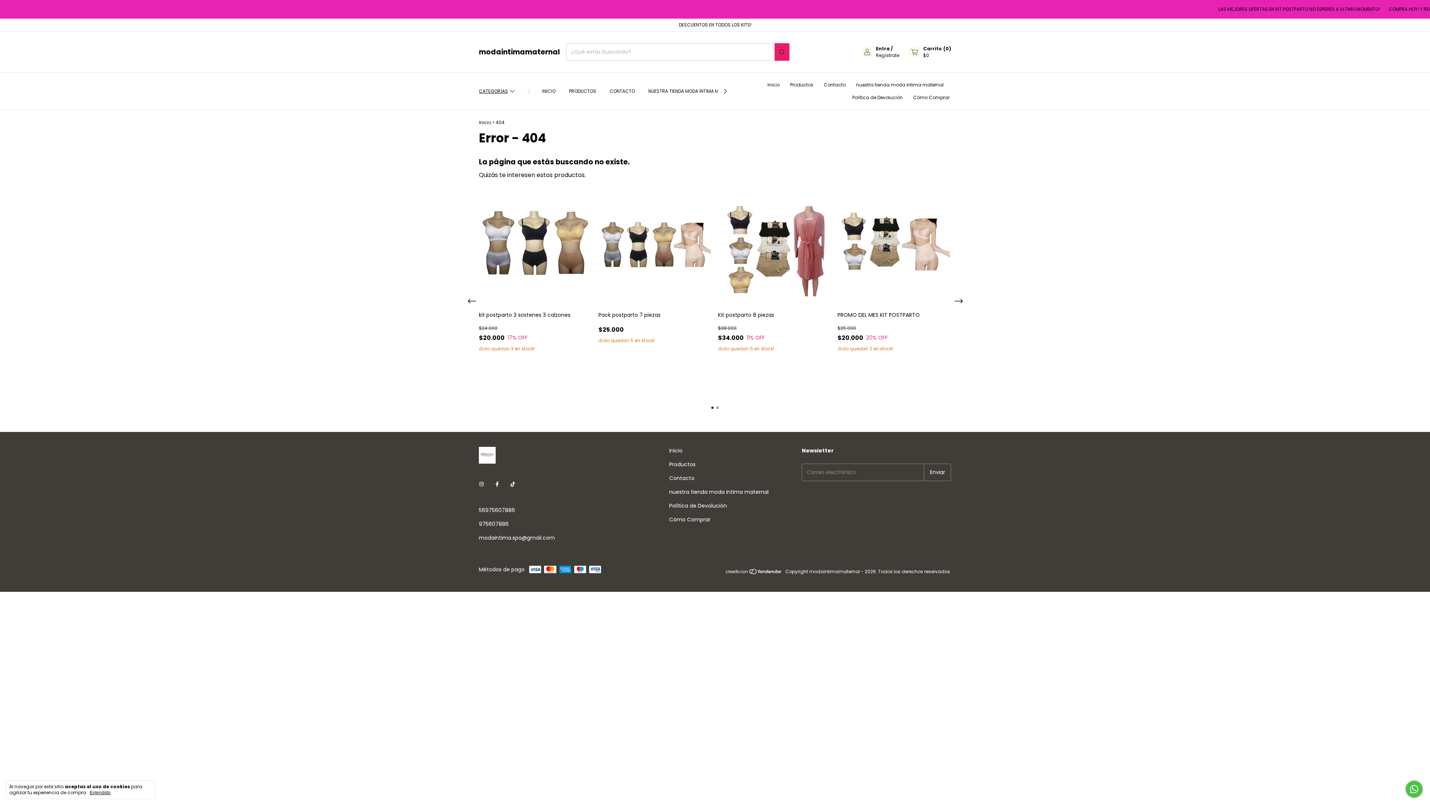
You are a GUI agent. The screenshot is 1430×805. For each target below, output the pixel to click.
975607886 (494, 524)
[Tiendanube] (754, 573)
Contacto (622, 91)
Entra (883, 48)
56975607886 (497, 510)
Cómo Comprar (931, 97)
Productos (582, 91)
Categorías (493, 91)
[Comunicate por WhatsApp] (1414, 789)
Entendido (100, 792)
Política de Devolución (877, 97)
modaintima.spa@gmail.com (517, 538)
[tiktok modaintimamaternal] (512, 485)
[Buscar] (782, 52)
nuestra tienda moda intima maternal (692, 91)
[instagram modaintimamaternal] (481, 485)
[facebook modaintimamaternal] (497, 485)
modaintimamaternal (519, 52)
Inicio (549, 91)
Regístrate (887, 55)
